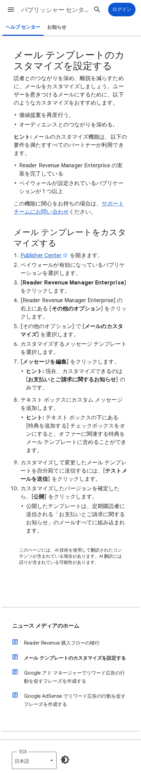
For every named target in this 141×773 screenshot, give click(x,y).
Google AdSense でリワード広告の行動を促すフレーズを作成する (75, 700)
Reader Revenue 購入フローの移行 (62, 643)
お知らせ (56, 27)
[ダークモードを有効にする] (65, 760)
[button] (11, 9)
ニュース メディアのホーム (45, 625)
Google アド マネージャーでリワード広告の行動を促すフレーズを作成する (74, 677)
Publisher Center (41, 255)
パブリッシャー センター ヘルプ (55, 10)
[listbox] (34, 760)
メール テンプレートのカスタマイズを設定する (75, 658)
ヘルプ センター (23, 27)
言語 (23, 751)
